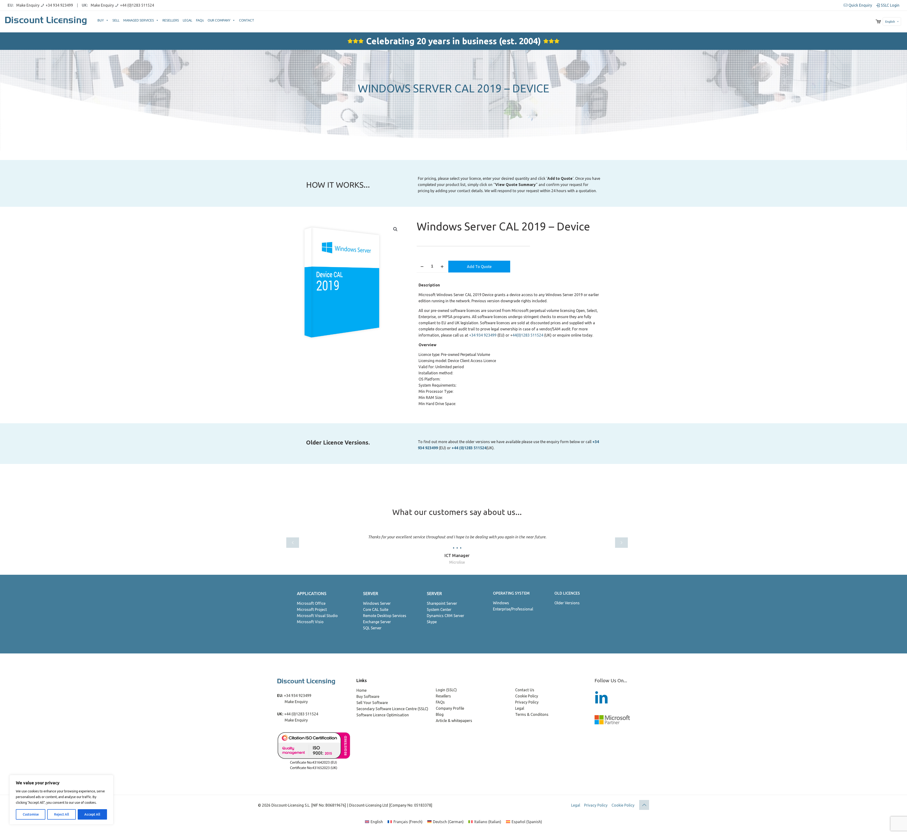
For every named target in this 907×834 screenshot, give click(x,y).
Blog (440, 714)
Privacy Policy (527, 702)
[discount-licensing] (46, 21)
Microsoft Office (311, 603)
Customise (31, 814)
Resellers (443, 696)
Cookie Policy (526, 696)
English (890, 21)
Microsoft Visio (310, 622)
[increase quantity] (442, 266)
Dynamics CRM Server (445, 616)
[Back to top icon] (644, 805)
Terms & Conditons (531, 714)
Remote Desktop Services (384, 616)
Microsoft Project (312, 609)
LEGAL (187, 20)
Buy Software (367, 696)
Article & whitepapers (454, 720)
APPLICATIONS (311, 593)
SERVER (370, 593)
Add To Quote (479, 266)
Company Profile (450, 708)
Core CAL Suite (375, 609)
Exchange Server (377, 622)
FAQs (200, 20)
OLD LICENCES (567, 593)
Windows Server (377, 603)
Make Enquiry (27, 5)
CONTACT (246, 20)
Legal (519, 708)
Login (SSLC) (446, 690)
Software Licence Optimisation (382, 715)
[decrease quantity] (422, 266)
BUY (101, 20)
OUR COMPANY (219, 20)
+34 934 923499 (59, 5)
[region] (61, 800)
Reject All (61, 814)
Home (361, 690)
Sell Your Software (372, 702)
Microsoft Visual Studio (317, 616)
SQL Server (372, 628)
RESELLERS (171, 20)
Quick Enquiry (860, 5)
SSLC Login (889, 5)
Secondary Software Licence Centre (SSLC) (392, 709)
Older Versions (567, 603)
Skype (432, 622)
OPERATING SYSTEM (511, 593)
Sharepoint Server (442, 603)
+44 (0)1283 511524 (137, 5)
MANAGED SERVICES (138, 20)
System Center (439, 609)
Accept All (92, 814)
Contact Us (524, 690)
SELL (116, 20)
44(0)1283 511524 (527, 335)
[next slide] (621, 542)
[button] (395, 229)
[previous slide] (292, 542)
